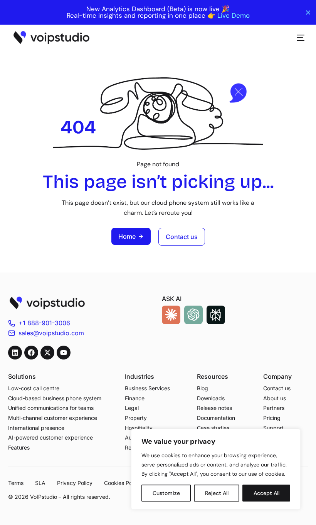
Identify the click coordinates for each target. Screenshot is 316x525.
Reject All (217, 493)
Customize (166, 493)
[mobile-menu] (296, 37)
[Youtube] (64, 352)
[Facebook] (31, 352)
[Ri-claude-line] (171, 315)
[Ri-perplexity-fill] (216, 315)
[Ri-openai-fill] (193, 315)
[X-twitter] (47, 352)
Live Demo (233, 15)
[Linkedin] (15, 352)
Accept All (266, 493)
